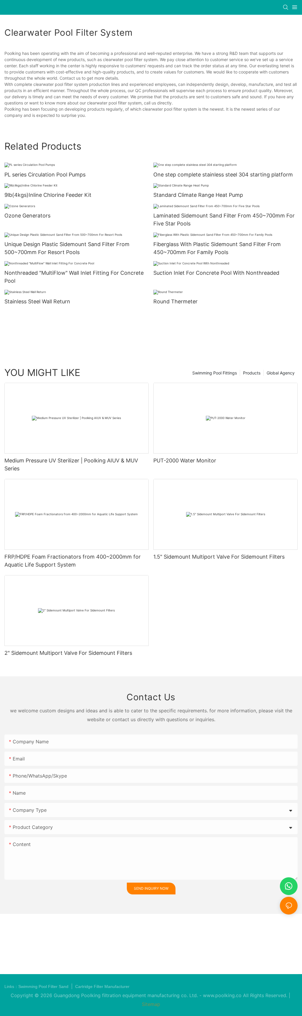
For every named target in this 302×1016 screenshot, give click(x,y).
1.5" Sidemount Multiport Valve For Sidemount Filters (219, 557)
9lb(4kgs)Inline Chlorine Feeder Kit (47, 195)
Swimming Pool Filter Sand (44, 986)
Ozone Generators (27, 215)
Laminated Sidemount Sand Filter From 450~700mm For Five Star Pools (224, 219)
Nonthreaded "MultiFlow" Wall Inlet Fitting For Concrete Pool (74, 277)
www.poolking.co (222, 995)
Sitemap (151, 1004)
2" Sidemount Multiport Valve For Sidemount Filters (68, 653)
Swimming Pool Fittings (214, 372)
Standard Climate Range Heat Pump (198, 195)
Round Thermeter (175, 301)
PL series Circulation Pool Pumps (45, 174)
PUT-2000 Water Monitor (184, 460)
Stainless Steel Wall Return (37, 301)
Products (251, 372)
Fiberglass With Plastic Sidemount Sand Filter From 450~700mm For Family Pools (217, 248)
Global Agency (281, 372)
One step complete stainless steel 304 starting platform (223, 174)
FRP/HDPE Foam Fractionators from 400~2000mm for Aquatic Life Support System (72, 561)
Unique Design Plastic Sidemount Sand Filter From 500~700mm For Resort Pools (66, 248)
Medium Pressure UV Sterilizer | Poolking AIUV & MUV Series (71, 464)
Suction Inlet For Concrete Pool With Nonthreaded (216, 273)
